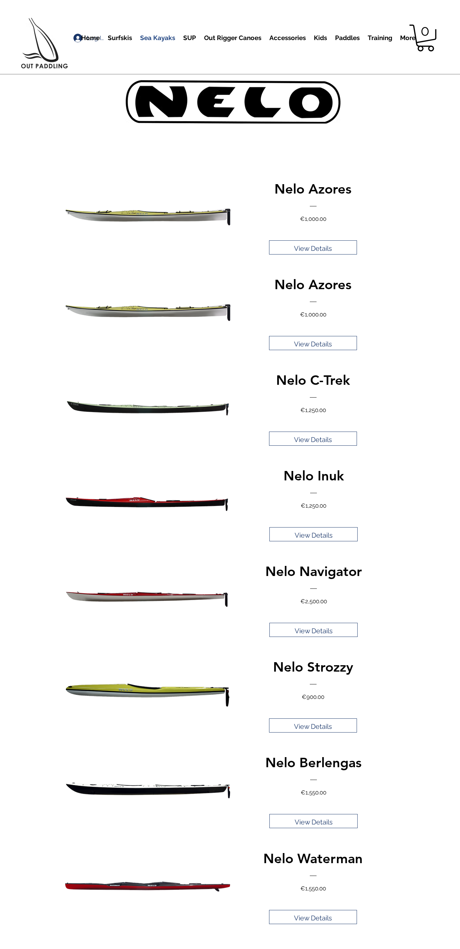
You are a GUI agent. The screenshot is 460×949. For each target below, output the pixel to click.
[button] (425, 38)
